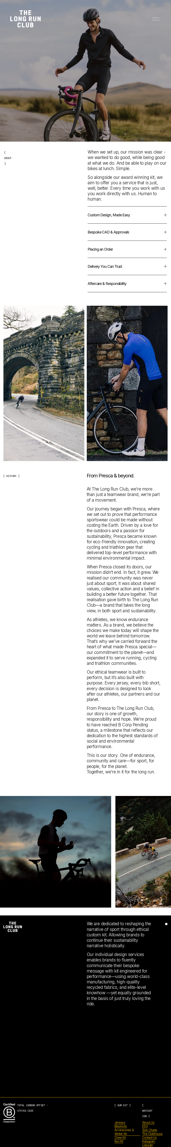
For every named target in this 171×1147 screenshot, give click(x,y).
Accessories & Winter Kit (124, 1131)
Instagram (148, 1141)
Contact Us (149, 1137)
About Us (148, 1122)
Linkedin (147, 1145)
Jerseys (119, 1122)
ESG (145, 1126)
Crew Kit (120, 1137)
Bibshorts (120, 1126)
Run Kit (118, 1141)
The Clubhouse (152, 1133)
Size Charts (149, 1130)
